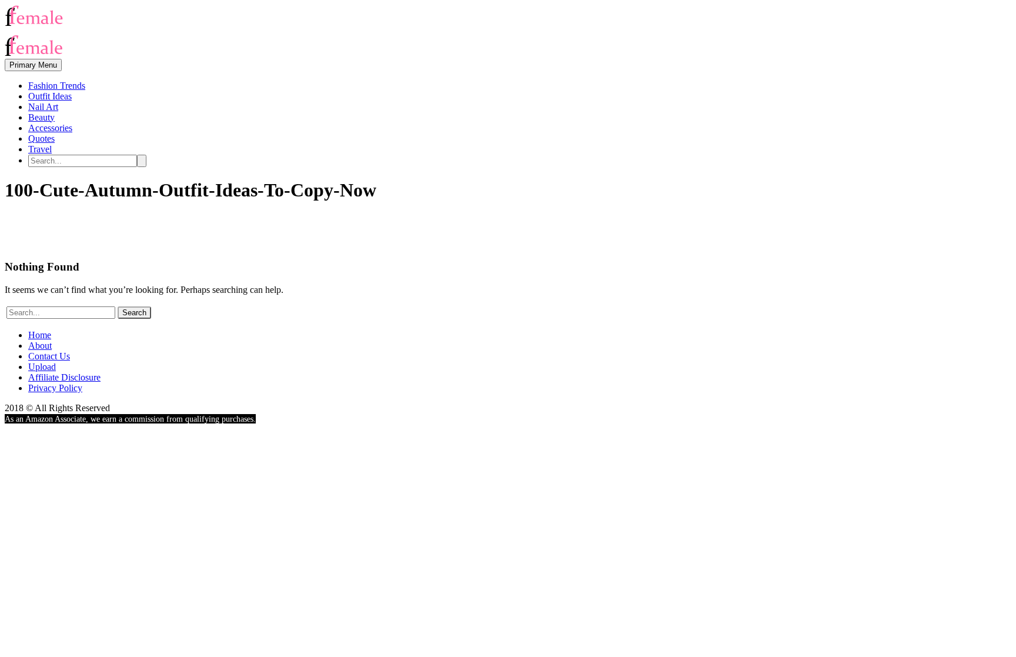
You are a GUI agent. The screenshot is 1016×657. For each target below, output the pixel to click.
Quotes (41, 139)
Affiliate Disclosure (64, 377)
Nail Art (43, 107)
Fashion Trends (56, 86)
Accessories (50, 128)
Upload (42, 367)
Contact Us (49, 356)
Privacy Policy (55, 388)
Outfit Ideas (50, 96)
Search (134, 312)
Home (39, 335)
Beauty (41, 117)
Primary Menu (33, 65)
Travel (40, 149)
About (40, 346)
